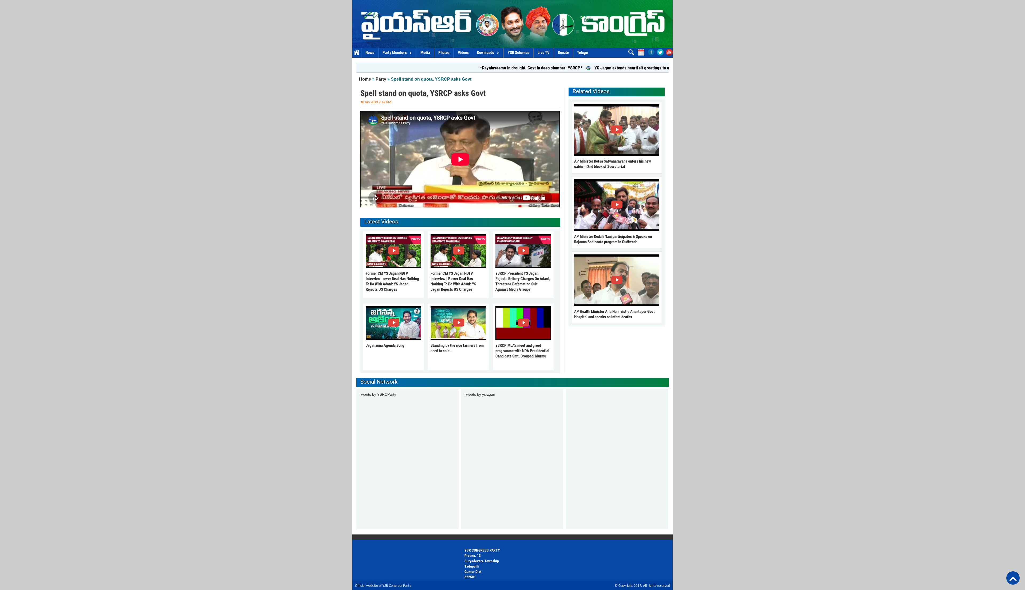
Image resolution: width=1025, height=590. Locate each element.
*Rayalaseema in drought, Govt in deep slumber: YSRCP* (500, 67)
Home (356, 52)
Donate (563, 52)
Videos (463, 52)
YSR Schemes (518, 52)
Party (381, 79)
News (369, 52)
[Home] (512, 24)
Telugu (582, 52)
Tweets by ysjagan (479, 394)
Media (425, 52)
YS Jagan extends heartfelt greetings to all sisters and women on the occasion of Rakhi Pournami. (652, 67)
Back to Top (1013, 578)
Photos (444, 52)
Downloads (485, 52)
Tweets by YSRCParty (377, 394)
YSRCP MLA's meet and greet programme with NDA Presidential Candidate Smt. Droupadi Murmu (522, 351)
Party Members (395, 52)
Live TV (544, 52)
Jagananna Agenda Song (385, 345)
